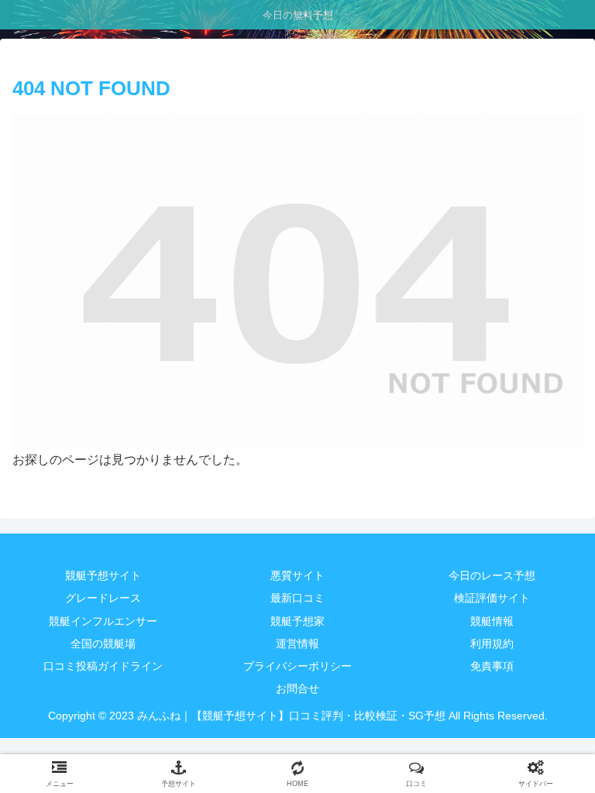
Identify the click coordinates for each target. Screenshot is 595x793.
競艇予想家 (297, 621)
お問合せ (297, 688)
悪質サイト (297, 575)
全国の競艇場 (103, 643)
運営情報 (297, 643)
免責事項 (492, 666)
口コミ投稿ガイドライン (103, 666)
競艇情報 (492, 621)
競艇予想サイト (103, 575)
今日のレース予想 (492, 575)
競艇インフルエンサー (103, 621)
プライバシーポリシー (297, 666)
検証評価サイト (492, 598)
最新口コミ (297, 598)
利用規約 (492, 643)
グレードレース (103, 598)
